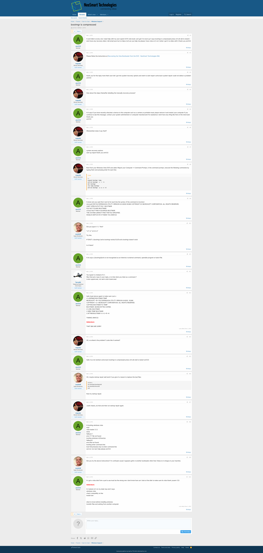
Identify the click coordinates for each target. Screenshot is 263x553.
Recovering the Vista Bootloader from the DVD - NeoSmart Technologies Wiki (134, 56)
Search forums (83, 18)
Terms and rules (165, 547)
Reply (189, 47)
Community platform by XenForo (131, 551)
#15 (190, 356)
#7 (190, 147)
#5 (190, 109)
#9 (190, 198)
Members (103, 14)
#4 (190, 89)
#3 (190, 72)
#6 (190, 127)
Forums (82, 14)
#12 (190, 271)
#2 (190, 52)
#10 (190, 223)
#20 (190, 477)
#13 (190, 293)
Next (78, 31)
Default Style (76, 547)
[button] (97, 14)
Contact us (156, 547)
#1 (190, 35)
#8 (190, 164)
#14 (190, 337)
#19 (190, 457)
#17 (190, 402)
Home (74, 14)
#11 (190, 254)
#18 (190, 422)
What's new (92, 14)
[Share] (188, 35)
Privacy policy (176, 547)
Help (182, 547)
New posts (74, 18)
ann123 (74, 28)
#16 (190, 373)
